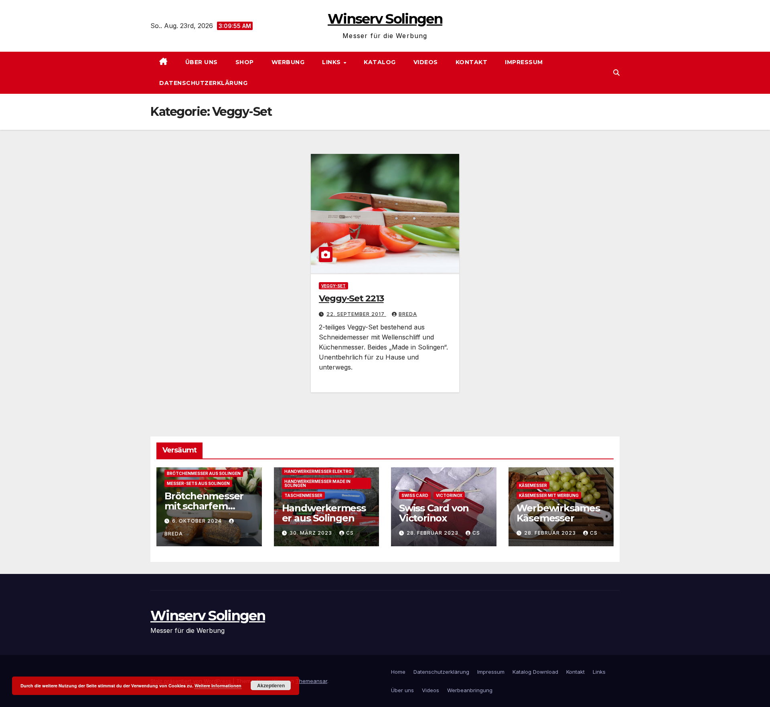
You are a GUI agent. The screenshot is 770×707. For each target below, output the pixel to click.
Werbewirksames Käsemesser (558, 513)
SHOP (244, 62)
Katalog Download (535, 672)
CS (350, 533)
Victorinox (449, 495)
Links (332, 62)
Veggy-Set (333, 285)
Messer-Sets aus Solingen (198, 483)
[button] (616, 73)
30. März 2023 (312, 533)
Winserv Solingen (385, 18)
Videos (425, 62)
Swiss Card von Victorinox (434, 513)
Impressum (524, 62)
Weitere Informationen (218, 686)
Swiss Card (414, 495)
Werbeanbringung (469, 690)
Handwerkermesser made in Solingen (317, 483)
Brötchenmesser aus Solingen (204, 473)
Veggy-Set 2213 (351, 298)
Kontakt (472, 62)
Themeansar (311, 681)
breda (408, 314)
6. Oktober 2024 (197, 521)
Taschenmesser (303, 495)
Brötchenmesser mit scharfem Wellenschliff (203, 506)
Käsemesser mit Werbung (549, 495)
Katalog (380, 62)
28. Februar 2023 (433, 533)
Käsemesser (533, 485)
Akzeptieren (271, 685)
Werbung (288, 62)
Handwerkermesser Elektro (318, 471)
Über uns (201, 62)
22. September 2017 (356, 314)
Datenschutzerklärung (203, 83)
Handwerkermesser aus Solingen (324, 513)
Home (398, 672)
